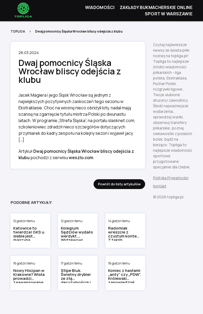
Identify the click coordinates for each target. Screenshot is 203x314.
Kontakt (160, 186)
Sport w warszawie (168, 14)
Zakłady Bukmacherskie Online (156, 7)
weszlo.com (81, 157)
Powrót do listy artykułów (119, 184)
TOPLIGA (18, 31)
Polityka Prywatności (170, 177)
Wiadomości (99, 7)
